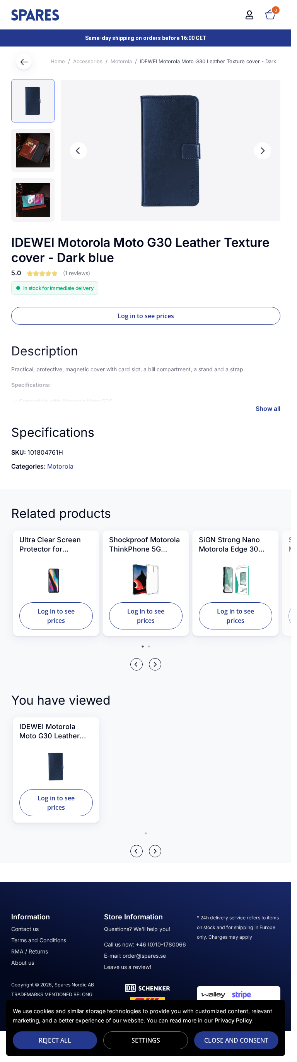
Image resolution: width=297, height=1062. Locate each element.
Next (262, 150)
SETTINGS (145, 1040)
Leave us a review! (127, 967)
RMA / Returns (29, 951)
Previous (78, 150)
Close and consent (236, 1040)
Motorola (60, 466)
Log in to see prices (146, 316)
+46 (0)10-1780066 (161, 944)
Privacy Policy (233, 1020)
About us (22, 962)
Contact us (25, 929)
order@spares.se (144, 955)
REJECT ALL (55, 1040)
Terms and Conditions (38, 940)
